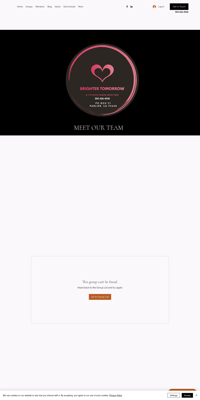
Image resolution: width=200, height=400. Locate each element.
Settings (173, 395)
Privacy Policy (115, 395)
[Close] (196, 395)
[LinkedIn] (131, 6)
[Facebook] (127, 6)
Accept (187, 395)
